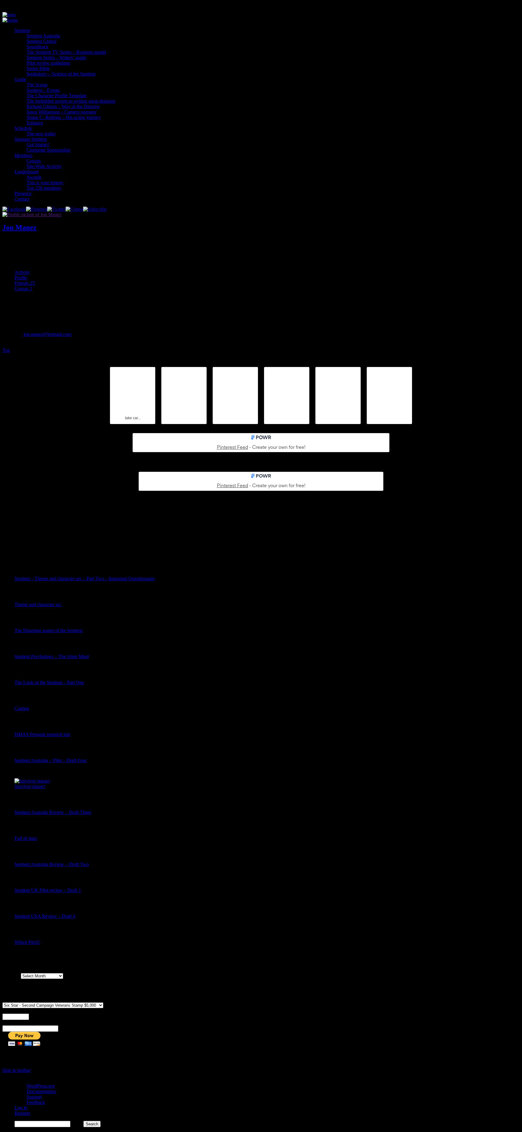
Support (34, 1096)
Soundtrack (37, 46)
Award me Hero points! (24, 245)
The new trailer (41, 133)
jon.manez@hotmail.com (47, 334)
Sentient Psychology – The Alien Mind (51, 656)
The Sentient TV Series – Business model (66, 52)
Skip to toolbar (16, 1070)
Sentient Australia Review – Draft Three (52, 812)
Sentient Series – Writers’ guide (56, 57)
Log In (20, 1107)
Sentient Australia (43, 35)
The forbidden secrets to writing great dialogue (71, 101)
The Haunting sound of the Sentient (48, 630)
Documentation (41, 1091)
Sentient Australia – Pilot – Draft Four (50, 760)
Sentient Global (41, 41)
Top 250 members (44, 188)
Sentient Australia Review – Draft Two (51, 864)
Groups (34, 160)
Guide (20, 79)
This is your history (45, 182)
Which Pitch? (27, 942)
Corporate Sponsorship (48, 150)
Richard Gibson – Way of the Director (63, 106)
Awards (34, 177)
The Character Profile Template (56, 95)
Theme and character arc (37, 604)
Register (22, 1113)
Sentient (22, 30)
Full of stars (25, 838)
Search (76, 1123)
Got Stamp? (38, 144)
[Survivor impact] (32, 780)
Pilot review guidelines (48, 63)
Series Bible (38, 68)
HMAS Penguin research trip (42, 734)
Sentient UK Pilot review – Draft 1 (47, 890)
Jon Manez (19, 227)
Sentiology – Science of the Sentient (61, 73)
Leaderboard (26, 171)
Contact (21, 198)
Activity (22, 272)
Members (23, 155)
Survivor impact (29, 786)
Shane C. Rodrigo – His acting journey (64, 117)
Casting (21, 708)
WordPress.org (41, 1086)
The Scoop (37, 84)
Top (6, 350)
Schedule (23, 128)
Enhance (35, 122)
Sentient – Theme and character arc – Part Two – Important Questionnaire (84, 578)
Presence (22, 193)
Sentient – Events (43, 90)
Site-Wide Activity (44, 166)
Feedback (36, 1102)
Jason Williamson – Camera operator (61, 111)
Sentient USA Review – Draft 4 (44, 916)
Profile (20, 277)
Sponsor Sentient (30, 139)
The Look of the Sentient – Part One (49, 682)
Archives (11, 975)
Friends (24, 283)
